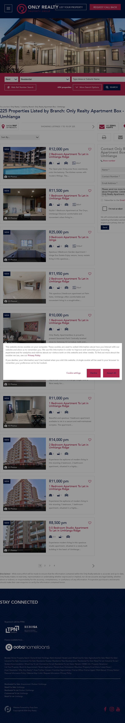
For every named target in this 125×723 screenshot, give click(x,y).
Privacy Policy (34, 355)
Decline (93, 373)
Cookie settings (73, 373)
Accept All (111, 373)
